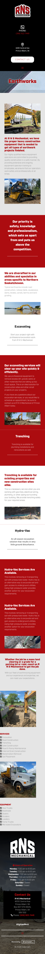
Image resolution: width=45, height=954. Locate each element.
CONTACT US (22, 59)
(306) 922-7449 (22, 33)
